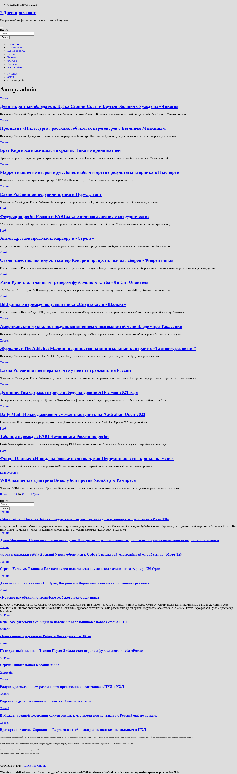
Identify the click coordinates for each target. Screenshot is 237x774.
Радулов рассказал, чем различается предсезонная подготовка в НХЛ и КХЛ (62, 687)
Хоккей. (6, 672)
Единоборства (16, 50)
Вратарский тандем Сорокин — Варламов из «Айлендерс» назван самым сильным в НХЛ (73, 730)
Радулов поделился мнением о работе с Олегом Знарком (45, 701)
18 (15, 494)
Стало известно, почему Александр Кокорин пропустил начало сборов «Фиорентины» (86, 260)
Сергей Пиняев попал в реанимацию (29, 665)
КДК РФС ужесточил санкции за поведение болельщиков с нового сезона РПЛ (63, 622)
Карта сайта (14, 67)
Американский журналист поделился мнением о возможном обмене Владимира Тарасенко (91, 326)
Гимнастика (14, 47)
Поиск (4, 29)
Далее (36, 494)
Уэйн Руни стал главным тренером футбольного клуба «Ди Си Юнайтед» (74, 282)
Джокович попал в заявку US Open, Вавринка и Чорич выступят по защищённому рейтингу (75, 583)
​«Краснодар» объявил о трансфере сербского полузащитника (49, 597)
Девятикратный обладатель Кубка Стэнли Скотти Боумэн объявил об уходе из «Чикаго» (89, 106)
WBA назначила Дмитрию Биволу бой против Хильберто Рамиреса (68, 480)
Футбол (12, 60)
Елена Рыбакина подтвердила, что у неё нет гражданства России (65, 370)
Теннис (12, 57)
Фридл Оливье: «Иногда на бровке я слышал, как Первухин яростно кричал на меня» (87, 458)
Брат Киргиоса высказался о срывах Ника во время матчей (60, 150)
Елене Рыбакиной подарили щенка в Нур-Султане (51, 194)
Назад (3, 494)
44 (30, 494)
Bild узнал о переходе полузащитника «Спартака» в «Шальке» (63, 304)
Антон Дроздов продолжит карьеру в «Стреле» (47, 238)
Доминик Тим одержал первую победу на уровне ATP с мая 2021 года (69, 392)
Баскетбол (13, 44)
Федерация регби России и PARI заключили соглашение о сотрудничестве (74, 216)
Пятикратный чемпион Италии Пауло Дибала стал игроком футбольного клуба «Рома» (71, 651)
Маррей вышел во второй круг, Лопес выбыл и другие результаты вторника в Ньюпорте (89, 172)
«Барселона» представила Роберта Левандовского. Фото (45, 636)
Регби (11, 54)
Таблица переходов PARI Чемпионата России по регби (54, 436)
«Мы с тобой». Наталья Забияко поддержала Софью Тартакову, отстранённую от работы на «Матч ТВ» (84, 519)
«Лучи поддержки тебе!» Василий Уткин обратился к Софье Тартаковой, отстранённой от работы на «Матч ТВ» (91, 554)
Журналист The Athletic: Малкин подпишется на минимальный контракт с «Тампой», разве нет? (98, 348)
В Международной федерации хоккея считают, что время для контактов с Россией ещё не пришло (79, 715)
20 (22, 494)
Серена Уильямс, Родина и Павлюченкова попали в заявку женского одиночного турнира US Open (80, 569)
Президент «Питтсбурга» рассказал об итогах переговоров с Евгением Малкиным (83, 128)
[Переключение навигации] (1, 27)
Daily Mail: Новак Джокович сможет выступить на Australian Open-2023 (72, 414)
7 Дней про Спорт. (18, 12)
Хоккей (12, 64)
